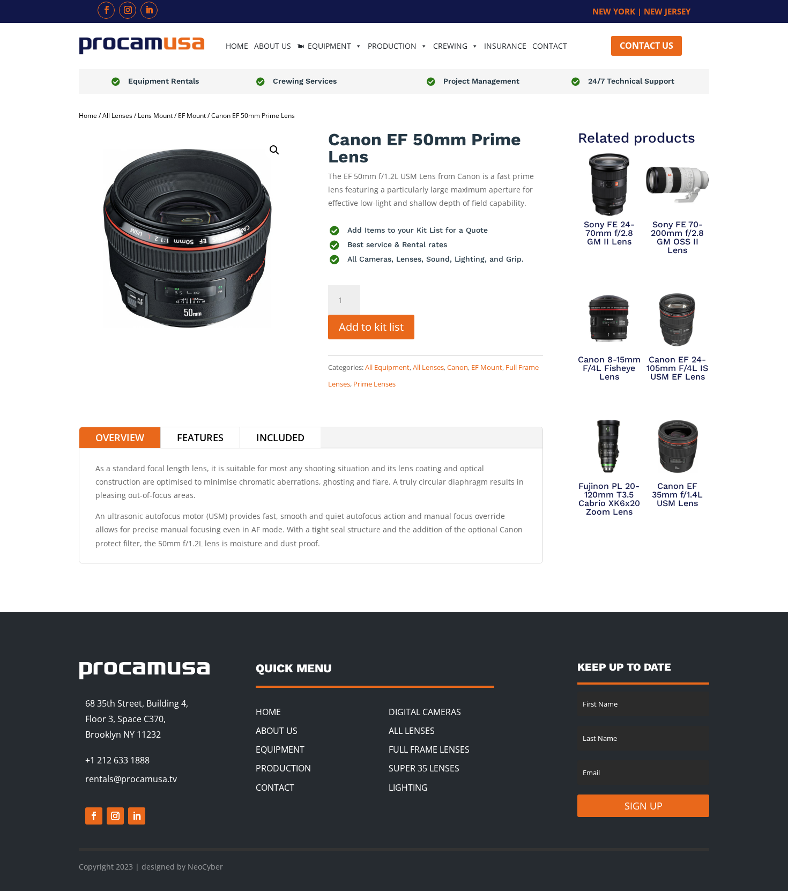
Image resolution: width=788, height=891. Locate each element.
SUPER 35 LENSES (424, 768)
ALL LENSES (412, 731)
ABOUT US (272, 46)
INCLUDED (280, 437)
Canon (457, 367)
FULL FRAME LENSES (429, 749)
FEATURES (200, 437)
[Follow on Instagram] (127, 10)
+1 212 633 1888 (117, 760)
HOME (237, 46)
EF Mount (192, 115)
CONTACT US (646, 45)
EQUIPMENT (329, 46)
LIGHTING (408, 787)
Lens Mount (155, 115)
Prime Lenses (374, 384)
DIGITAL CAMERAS (425, 712)
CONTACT (549, 46)
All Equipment (387, 367)
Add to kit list (371, 327)
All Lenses (117, 115)
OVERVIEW (119, 437)
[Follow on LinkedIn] (149, 10)
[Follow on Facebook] (106, 10)
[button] (274, 150)
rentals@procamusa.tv (131, 779)
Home (88, 115)
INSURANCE (505, 46)
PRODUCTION (283, 768)
